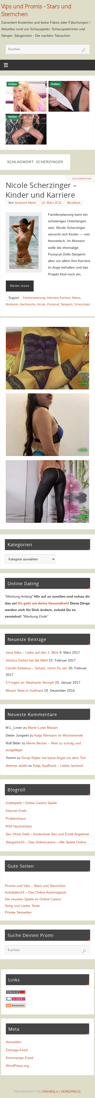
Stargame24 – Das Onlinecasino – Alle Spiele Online (46, 842)
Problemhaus (16, 818)
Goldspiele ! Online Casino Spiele (31, 803)
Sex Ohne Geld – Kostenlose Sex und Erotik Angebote (47, 834)
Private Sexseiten (18, 912)
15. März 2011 (51, 202)
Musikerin (12, 304)
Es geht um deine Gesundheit (43, 603)
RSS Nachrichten (19, 826)
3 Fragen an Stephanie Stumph (30, 682)
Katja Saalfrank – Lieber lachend (58, 766)
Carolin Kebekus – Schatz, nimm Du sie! (36, 668)
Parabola (50, 1091)
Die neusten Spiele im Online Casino (33, 899)
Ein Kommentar (82, 178)
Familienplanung (34, 298)
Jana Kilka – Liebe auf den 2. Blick (32, 652)
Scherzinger (82, 304)
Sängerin (66, 304)
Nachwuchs (28, 304)
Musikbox (74, 202)
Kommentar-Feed (19, 1058)
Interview (52, 298)
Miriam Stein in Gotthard (24, 690)
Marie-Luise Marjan (43, 727)
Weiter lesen (19, 285)
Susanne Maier (26, 202)
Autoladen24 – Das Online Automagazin (35, 892)
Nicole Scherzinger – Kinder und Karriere (41, 190)
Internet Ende (16, 811)
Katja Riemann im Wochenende (58, 735)
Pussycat (53, 304)
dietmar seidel (16, 766)
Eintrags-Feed (17, 1050)
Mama (76, 298)
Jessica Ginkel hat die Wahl (27, 660)
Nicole (41, 304)
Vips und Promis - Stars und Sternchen (36, 10)
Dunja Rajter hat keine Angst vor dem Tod (53, 758)
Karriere (65, 298)
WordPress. (71, 1091)
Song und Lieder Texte (22, 906)
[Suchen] (83, 50)
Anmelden (13, 1042)
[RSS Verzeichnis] (15, 1006)
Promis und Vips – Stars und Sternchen (35, 886)
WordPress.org (17, 1066)
